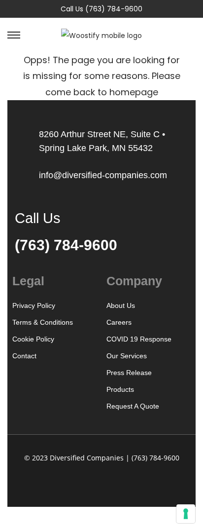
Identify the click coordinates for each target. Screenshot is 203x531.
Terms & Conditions (42, 322)
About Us (120, 305)
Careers (119, 322)
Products (120, 389)
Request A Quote (132, 406)
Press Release (129, 373)
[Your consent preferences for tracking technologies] (185, 513)
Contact (24, 356)
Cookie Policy (33, 339)
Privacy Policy (33, 305)
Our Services (126, 356)
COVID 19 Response (138, 339)
